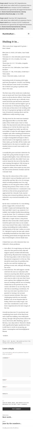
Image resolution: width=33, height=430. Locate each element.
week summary (18, 343)
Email (5, 387)
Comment (6, 358)
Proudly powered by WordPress (11, 428)
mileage (5, 343)
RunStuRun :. (9, 33)
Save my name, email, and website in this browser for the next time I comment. (16, 403)
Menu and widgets (28, 35)
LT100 (28, 341)
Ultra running (10, 343)
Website (5, 393)
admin (13, 341)
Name (5, 380)
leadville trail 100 (22, 341)
